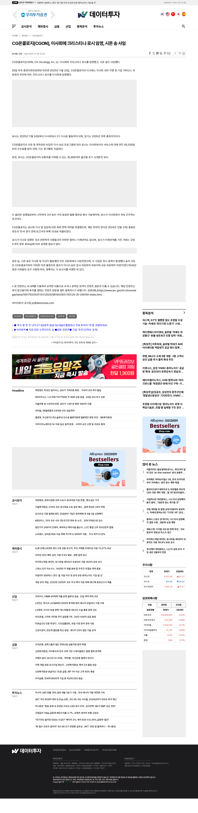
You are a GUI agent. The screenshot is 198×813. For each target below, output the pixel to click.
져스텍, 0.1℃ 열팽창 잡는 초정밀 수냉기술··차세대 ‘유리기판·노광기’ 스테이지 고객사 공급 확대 (162, 322)
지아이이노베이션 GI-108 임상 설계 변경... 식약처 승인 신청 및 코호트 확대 (70, 424)
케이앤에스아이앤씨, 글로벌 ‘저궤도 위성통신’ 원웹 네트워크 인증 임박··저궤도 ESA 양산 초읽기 (163, 334)
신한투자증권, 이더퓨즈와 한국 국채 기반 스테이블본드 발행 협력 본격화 (68, 651)
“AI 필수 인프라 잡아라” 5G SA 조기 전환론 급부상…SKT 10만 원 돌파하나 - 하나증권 (75, 726)
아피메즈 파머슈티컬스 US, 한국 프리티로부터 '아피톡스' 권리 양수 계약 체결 (166, 481)
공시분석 (26, 26)
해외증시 (43, 26)
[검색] (183, 26)
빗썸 (150, 605)
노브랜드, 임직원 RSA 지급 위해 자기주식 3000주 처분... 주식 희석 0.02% (70, 534)
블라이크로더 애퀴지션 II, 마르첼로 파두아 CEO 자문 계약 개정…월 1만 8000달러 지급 (166, 491)
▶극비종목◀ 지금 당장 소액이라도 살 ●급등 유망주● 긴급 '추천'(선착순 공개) (56, 329)
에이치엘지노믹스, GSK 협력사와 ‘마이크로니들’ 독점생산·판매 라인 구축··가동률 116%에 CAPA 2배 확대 (163, 382)
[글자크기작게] (175, 53)
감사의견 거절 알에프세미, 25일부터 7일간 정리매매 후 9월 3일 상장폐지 (69, 513)
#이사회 (72, 316)
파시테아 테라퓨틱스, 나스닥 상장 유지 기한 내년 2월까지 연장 (166, 551)
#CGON (17, 316)
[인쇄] (184, 53)
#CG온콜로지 (31, 316)
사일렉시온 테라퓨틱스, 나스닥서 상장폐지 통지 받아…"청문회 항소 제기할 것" (166, 501)
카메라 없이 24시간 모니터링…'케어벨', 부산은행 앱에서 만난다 (64, 658)
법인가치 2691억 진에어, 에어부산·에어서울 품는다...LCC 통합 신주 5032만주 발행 (74, 527)
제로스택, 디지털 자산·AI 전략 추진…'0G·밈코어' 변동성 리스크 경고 (166, 531)
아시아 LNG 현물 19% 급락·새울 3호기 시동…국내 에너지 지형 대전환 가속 (70, 692)
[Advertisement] (41, 103)
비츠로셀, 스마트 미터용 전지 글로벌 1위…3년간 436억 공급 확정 (65, 616)
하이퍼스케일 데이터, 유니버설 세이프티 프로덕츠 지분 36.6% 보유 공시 (68, 562)
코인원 (178, 605)
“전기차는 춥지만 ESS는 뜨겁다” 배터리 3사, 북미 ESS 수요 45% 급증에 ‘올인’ (72, 719)
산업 (68, 26)
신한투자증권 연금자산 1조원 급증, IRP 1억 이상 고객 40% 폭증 (65, 671)
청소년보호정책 (74, 750)
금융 (56, 26)
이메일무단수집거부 (91, 750)
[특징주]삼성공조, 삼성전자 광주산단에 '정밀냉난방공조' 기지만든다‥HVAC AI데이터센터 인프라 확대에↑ (163, 394)
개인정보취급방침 (59, 750)
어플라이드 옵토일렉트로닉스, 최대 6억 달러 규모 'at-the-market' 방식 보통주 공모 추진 (166, 471)
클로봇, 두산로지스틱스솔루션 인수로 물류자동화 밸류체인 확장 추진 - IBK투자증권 (73, 417)
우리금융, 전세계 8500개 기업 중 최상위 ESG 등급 (59, 678)
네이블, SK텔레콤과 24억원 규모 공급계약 (55, 410)
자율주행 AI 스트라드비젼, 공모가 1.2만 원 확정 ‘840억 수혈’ (63, 404)
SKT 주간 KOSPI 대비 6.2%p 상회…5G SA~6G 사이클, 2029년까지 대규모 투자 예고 (76, 699)
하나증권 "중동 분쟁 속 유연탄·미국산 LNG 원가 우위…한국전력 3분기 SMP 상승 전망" (75, 706)
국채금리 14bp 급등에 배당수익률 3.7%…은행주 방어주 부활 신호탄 (67, 713)
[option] (82, 2)
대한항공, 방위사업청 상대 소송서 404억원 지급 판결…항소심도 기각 (67, 500)
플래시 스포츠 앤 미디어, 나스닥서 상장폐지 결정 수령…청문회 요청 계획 (166, 521)
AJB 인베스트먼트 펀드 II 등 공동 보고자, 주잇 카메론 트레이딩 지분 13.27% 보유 (73, 548)
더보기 (15, 504)
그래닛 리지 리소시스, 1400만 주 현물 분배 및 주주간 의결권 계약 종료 (68, 568)
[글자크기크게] (179, 53)
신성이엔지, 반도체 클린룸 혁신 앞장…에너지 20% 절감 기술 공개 (65, 630)
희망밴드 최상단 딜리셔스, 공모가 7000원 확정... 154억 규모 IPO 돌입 (68, 390)
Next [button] (52, 15)
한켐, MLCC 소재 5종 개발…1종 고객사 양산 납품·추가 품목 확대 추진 (163, 358)
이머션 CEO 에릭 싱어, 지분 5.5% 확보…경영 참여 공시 (61, 555)
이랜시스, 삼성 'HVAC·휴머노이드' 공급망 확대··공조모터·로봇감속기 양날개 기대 (163, 370)
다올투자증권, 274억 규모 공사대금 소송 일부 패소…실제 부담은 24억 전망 (70, 507)
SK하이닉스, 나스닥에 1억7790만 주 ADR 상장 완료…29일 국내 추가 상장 (70, 397)
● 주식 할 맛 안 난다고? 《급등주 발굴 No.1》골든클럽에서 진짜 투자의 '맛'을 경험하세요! (60, 325)
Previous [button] (14, 15)
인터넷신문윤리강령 (109, 750)
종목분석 (82, 26)
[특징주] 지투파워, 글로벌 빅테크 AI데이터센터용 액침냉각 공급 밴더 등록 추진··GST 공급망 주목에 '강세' (162, 346)
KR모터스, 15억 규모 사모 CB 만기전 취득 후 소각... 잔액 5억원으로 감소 (69, 520)
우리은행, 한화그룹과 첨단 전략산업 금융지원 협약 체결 (60, 644)
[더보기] (184, 312)
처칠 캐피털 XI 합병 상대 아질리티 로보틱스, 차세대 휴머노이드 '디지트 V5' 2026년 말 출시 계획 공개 (166, 511)
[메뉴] (14, 26)
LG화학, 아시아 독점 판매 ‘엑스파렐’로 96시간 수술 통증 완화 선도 (66, 610)
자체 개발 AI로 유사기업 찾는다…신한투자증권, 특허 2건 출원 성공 (66, 665)
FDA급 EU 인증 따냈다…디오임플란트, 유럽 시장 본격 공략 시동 (64, 623)
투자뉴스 (98, 26)
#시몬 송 (61, 316)
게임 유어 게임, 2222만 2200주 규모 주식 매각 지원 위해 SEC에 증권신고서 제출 (73, 582)
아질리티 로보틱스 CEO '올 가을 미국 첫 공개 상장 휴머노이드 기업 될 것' (66, 3)
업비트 (164, 605)
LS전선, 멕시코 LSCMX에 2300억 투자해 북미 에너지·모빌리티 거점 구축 (69, 603)
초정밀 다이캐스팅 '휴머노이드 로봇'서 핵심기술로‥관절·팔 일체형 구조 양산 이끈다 (163, 406)
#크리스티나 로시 (47, 316)
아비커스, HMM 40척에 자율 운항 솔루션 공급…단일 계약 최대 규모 (66, 596)
